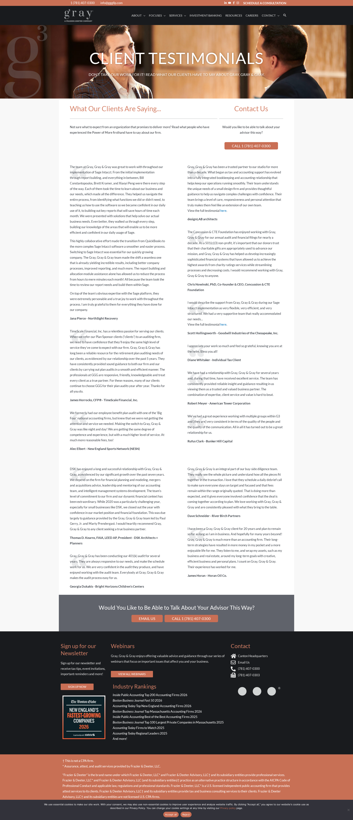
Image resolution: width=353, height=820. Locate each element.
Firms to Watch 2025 (138, 728)
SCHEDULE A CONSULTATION (264, 3)
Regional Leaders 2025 (140, 733)
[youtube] (230, 2)
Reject (186, 814)
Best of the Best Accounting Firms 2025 (155, 717)
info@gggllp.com (111, 3)
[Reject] (348, 810)
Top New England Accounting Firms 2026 (152, 706)
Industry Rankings (134, 686)
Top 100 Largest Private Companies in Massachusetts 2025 (168, 722)
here (223, 211)
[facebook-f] (234, 2)
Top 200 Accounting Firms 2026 (150, 695)
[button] (285, 15)
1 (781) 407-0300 (82, 3)
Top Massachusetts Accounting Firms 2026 (157, 711)
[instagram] (238, 2)
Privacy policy (228, 808)
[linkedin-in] (226, 2)
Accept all (171, 814)
